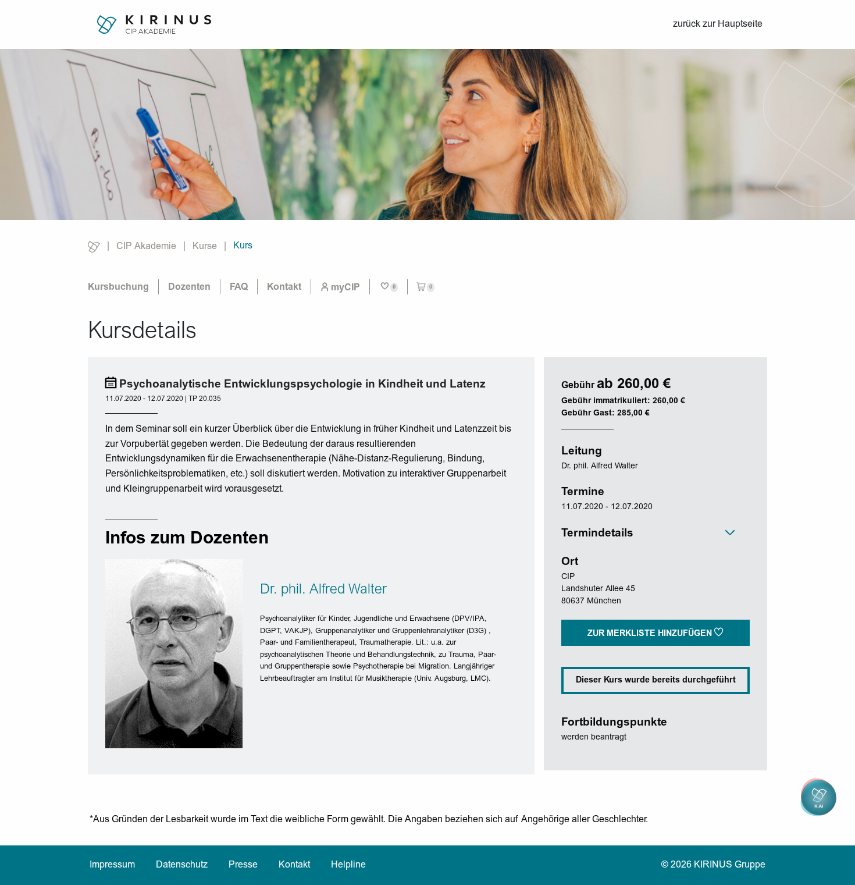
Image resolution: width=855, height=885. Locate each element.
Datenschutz (182, 865)
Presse (243, 865)
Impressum (112, 865)
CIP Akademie (146, 246)
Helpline (348, 865)
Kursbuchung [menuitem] (118, 287)
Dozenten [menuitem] (189, 287)
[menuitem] (340, 287)
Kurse (205, 246)
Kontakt (294, 865)
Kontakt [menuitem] (284, 287)
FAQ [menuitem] (239, 287)
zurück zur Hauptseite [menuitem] (718, 24)
